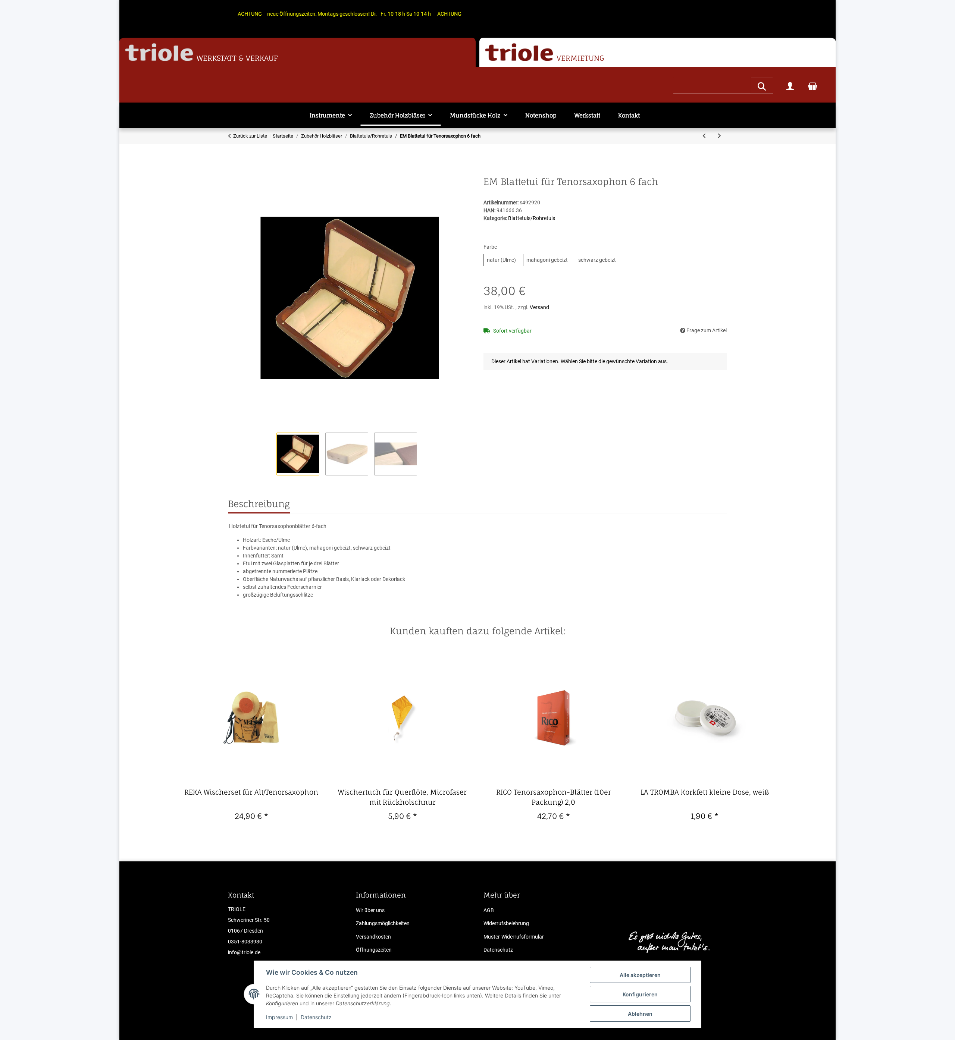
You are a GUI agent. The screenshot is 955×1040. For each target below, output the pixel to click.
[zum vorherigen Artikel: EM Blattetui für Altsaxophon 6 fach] (704, 136)
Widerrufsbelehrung (506, 923)
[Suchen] (762, 85)
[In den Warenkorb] (234, 172)
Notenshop (541, 115)
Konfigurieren (640, 994)
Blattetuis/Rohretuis (531, 218)
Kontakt (629, 115)
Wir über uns (370, 910)
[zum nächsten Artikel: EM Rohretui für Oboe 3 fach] (719, 136)
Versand (539, 307)
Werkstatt (587, 115)
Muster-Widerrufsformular (513, 937)
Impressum (279, 1017)
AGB (488, 910)
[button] (790, 85)
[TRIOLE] (159, 52)
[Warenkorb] (812, 85)
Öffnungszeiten (374, 950)
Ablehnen (640, 1014)
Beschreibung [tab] (259, 503)
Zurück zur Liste (250, 136)
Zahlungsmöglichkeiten (383, 923)
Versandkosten (373, 937)
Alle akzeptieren (640, 975)
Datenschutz (316, 1017)
